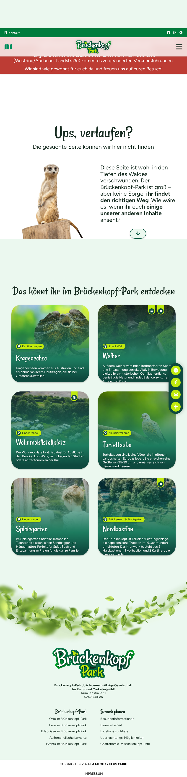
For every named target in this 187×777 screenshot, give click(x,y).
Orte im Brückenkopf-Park (68, 719)
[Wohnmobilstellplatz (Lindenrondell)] (50, 430)
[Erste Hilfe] (176, 407)
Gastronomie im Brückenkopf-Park (125, 744)
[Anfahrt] (176, 394)
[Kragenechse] (50, 343)
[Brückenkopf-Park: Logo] (94, 47)
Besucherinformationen (117, 719)
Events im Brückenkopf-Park (66, 744)
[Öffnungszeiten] (176, 370)
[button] (179, 47)
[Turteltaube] (137, 430)
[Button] (138, 234)
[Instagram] (174, 32)
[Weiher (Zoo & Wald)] (137, 343)
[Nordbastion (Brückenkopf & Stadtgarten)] (137, 516)
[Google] (180, 32)
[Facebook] (168, 32)
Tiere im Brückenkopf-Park (68, 725)
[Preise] (176, 382)
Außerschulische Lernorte (68, 738)
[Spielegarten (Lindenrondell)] (50, 516)
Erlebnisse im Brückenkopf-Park (64, 731)
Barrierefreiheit (111, 725)
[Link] (8, 47)
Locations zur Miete (114, 731)
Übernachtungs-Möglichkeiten (122, 738)
